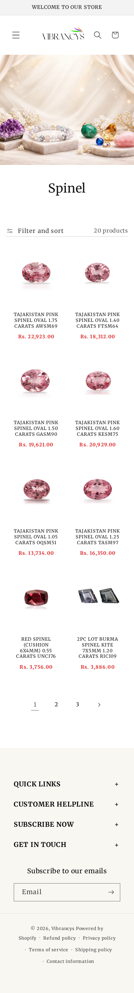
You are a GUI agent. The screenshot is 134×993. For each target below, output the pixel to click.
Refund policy (59, 938)
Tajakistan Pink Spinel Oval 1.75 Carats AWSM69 (36, 320)
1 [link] (35, 704)
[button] (16, 35)
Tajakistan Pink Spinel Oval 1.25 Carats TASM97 (97, 536)
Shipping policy (93, 949)
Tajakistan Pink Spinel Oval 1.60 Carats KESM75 (97, 428)
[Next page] (99, 705)
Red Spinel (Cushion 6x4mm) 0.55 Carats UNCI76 (36, 648)
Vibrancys (63, 928)
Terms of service (48, 949)
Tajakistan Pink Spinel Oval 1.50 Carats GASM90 (36, 428)
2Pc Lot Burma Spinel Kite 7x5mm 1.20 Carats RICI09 (97, 648)
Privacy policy (99, 938)
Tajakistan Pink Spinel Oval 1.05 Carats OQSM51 (36, 536)
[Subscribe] (111, 892)
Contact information (70, 961)
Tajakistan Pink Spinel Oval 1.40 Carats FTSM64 (97, 320)
